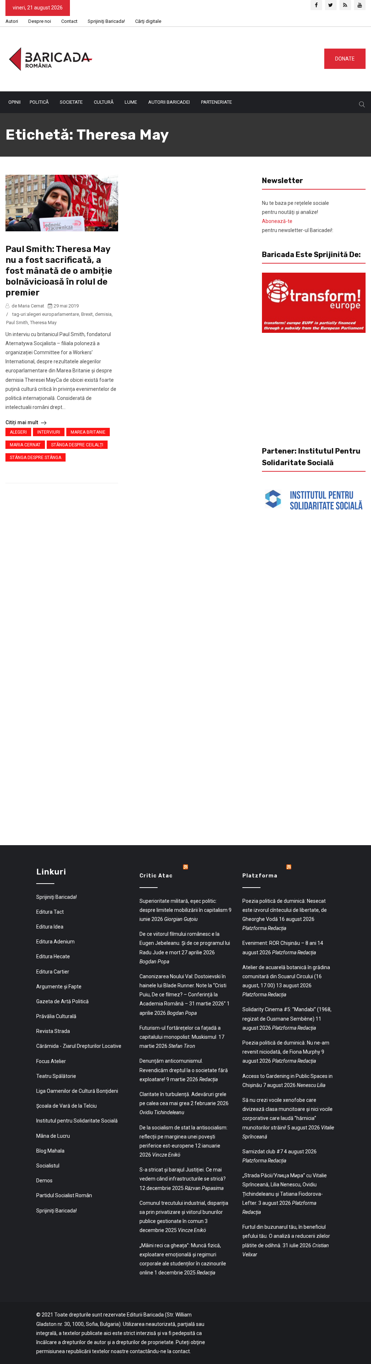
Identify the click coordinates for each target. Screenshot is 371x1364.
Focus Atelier (51, 1061)
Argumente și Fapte (59, 986)
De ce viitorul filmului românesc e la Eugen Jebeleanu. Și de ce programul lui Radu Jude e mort (184, 943)
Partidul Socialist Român (64, 1195)
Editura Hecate (53, 956)
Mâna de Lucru (53, 1136)
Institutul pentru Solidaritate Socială (77, 1121)
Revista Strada (53, 1031)
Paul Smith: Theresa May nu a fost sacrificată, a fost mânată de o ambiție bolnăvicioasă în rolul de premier (58, 271)
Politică (39, 102)
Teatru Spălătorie (56, 1076)
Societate (71, 102)
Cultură (103, 102)
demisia (103, 314)
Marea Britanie (88, 432)
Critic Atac (156, 876)
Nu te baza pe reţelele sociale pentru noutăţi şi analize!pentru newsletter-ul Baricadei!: (297, 216)
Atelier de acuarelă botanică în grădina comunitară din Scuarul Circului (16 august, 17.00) (286, 976)
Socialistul (47, 1166)
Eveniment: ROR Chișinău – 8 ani (279, 943)
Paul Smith (17, 322)
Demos (44, 1180)
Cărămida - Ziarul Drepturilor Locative (78, 1046)
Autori (11, 21)
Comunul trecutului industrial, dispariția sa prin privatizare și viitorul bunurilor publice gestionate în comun (183, 1212)
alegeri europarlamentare (53, 314)
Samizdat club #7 (262, 1151)
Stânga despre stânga (35, 457)
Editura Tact (50, 912)
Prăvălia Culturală (56, 1016)
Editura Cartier (52, 972)
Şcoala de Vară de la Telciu (66, 1106)
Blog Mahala (50, 1151)
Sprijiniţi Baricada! (106, 21)
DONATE (345, 59)
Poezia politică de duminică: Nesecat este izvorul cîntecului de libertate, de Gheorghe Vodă (284, 910)
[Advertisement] (217, 58)
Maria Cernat (25, 444)
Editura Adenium (55, 942)
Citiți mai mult (22, 422)
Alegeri (18, 432)
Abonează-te (277, 221)
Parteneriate (216, 102)
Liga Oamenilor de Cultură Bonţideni (77, 1091)
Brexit (87, 314)
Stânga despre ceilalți (77, 444)
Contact (69, 21)
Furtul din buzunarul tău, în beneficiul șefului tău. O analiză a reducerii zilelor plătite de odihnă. (286, 1236)
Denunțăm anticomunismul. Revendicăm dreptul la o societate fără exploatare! (183, 1070)
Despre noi (39, 21)
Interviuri (48, 432)
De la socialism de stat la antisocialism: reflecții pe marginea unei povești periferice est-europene (183, 1137)
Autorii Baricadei (169, 102)
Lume (131, 102)
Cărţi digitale (148, 21)
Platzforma (260, 876)
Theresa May (43, 322)
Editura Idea (49, 927)
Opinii (14, 102)
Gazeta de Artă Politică (62, 1001)
